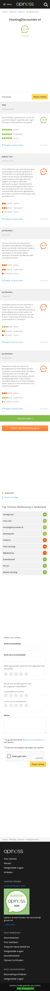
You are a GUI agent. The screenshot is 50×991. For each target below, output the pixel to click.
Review (7, 715)
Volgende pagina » (25, 418)
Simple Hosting (10, 572)
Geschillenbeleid (11, 955)
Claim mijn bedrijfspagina (25, 428)
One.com (7, 521)
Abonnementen (11, 937)
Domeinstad (9, 559)
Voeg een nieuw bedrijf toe (17, 946)
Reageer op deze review (12, 145)
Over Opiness (10, 858)
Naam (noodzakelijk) (12, 643)
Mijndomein (8, 553)
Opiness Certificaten (13, 960)
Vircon (6, 565)
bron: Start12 (44, 145)
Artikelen (8, 872)
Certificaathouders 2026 (14, 885)
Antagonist (8, 514)
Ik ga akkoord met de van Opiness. (23, 741)
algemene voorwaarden (32, 740)
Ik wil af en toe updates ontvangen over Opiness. (25, 747)
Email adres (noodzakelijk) (15, 655)
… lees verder (9, 925)
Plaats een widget (11, 497)
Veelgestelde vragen (13, 867)
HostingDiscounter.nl (13, 527)
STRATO (7, 540)
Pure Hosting (9, 546)
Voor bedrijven (11, 942)
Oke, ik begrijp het (25, 988)
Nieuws (7, 863)
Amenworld (8, 533)
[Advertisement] (25, 65)
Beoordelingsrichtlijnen (15, 974)
